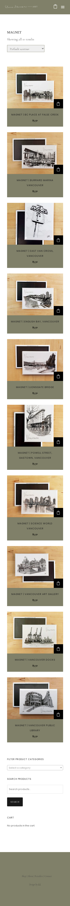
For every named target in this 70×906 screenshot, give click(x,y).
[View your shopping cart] (55, 7)
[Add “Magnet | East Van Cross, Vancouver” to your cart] (58, 240)
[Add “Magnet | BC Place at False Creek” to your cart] (58, 103)
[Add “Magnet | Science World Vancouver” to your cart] (58, 512)
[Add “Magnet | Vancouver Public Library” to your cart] (58, 714)
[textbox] (35, 767)
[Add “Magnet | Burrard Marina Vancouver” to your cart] (58, 169)
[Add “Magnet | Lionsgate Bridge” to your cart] (58, 376)
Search (14, 802)
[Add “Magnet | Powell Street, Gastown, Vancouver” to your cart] (58, 442)
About (30, 876)
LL (39, 884)
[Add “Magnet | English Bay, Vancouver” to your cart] (58, 310)
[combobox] (35, 767)
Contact (48, 876)
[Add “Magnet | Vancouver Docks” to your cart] (58, 649)
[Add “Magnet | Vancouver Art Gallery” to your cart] (58, 583)
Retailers (39, 876)
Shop (24, 876)
